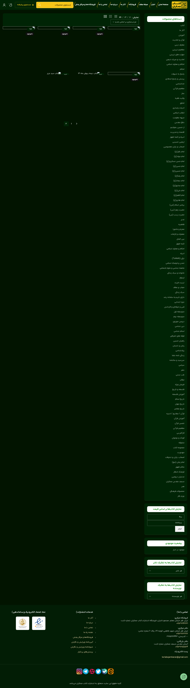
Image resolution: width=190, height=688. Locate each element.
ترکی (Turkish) (178, 258)
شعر (182, 370)
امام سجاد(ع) (178, 180)
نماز (182, 93)
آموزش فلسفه (178, 394)
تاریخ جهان (179, 404)
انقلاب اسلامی (178, 113)
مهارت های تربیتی (176, 54)
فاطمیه (181, 224)
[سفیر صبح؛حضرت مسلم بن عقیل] (89, 47)
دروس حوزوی (178, 321)
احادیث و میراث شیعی (175, 59)
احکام (182, 69)
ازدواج (182, 277)
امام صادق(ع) (178, 185)
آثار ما (181, 30)
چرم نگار (180, 496)
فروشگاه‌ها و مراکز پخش (83, 637)
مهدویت (180, 452)
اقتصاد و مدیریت (177, 132)
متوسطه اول (179, 311)
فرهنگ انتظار (178, 472)
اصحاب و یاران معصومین (173, 146)
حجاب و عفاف (178, 287)
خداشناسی (180, 83)
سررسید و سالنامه (176, 360)
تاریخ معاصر (179, 408)
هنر (182, 486)
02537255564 (181, 646)
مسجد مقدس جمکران (175, 481)
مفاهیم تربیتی (178, 49)
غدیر (182, 219)
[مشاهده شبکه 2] (116, 17)
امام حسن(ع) (178, 166)
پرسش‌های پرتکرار (85, 652)
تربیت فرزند (179, 282)
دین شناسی (179, 326)
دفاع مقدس (179, 122)
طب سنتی (180, 375)
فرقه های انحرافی (177, 336)
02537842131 (182, 623)
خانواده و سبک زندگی (175, 273)
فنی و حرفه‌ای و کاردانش (174, 307)
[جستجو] (39, 5)
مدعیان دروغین (178, 476)
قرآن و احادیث (178, 40)
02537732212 (182, 633)
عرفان (182, 379)
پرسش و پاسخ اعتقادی (174, 79)
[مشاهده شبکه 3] (110, 17)
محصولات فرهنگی (177, 491)
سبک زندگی (179, 292)
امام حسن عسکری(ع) (175, 161)
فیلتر (180, 529)
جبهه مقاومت (178, 117)
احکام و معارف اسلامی (175, 64)
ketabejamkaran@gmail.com (175, 657)
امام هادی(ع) (178, 200)
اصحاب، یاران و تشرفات (174, 457)
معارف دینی (179, 45)
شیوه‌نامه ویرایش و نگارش (82, 647)
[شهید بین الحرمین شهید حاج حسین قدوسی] (124, 94)
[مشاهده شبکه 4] (105, 17)
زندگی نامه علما (178, 355)
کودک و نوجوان (178, 438)
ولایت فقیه (179, 98)
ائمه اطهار (180, 244)
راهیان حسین (178, 341)
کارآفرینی (180, 433)
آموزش (181, 35)
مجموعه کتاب (178, 447)
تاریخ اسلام (179, 399)
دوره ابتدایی (179, 302)
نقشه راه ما (88, 632)
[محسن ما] (54, 47)
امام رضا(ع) (179, 176)
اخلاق (182, 103)
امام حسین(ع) (178, 171)
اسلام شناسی (179, 331)
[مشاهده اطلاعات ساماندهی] (22, 623)
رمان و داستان (178, 345)
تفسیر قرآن (179, 423)
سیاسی (181, 365)
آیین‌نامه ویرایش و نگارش (82, 642)
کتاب (182, 25)
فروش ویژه (179, 384)
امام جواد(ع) (179, 156)
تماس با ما (88, 627)
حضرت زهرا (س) (177, 210)
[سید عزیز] (54, 73)
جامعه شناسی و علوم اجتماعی (172, 268)
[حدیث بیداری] (19, 47)
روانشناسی (180, 350)
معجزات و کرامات (177, 234)
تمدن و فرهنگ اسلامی (175, 263)
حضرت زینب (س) (176, 214)
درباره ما (89, 622)
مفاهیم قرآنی (178, 88)
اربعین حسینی (178, 142)
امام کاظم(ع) (179, 195)
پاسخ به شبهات (177, 74)
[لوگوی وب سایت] (179, 5)
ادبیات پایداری (178, 108)
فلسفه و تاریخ (178, 389)
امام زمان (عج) (178, 462)
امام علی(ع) (179, 190)
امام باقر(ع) (179, 151)
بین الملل (180, 239)
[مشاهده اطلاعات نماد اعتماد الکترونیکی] (38, 623)
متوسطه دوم (178, 316)
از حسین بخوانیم (177, 127)
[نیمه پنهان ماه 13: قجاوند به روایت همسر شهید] (89, 73)
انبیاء (182, 253)
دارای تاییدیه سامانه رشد (174, 297)
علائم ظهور (179, 467)
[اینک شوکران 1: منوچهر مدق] (124, 47)
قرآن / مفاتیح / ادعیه (175, 413)
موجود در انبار (178, 549)
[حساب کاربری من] (4, 5)
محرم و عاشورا (178, 229)
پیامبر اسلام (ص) (177, 205)
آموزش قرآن (179, 418)
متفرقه (181, 442)
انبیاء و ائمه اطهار (177, 137)
